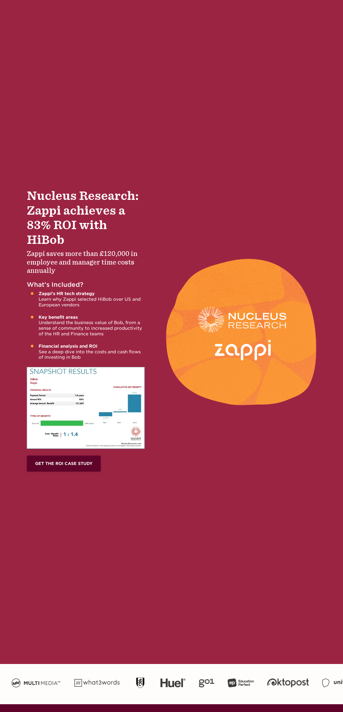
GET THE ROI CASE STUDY (63, 463)
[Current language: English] (280, 11)
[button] (58, 11)
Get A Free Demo (309, 11)
